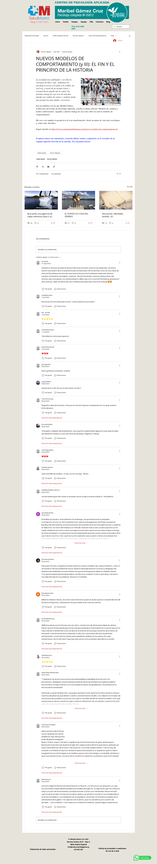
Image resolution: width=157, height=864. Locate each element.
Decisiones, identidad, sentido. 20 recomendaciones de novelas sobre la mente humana (113, 215)
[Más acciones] (119, 51)
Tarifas (65, 22)
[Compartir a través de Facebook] (37, 166)
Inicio (58, 22)
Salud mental (41, 153)
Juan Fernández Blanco (97, 36)
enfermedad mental (60, 36)
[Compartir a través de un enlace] (54, 166)
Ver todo (130, 186)
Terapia (74, 22)
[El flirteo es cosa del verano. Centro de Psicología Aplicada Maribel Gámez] (78, 200)
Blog (108, 22)
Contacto (99, 22)
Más (112, 36)
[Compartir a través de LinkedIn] (48, 166)
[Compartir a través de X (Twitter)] (43, 166)
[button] (129, 36)
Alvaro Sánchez (55, 153)
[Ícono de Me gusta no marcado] (42, 289)
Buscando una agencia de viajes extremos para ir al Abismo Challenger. (39, 215)
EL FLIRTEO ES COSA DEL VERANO (76, 215)
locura (45, 36)
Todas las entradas (31, 36)
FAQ (91, 22)
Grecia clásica (78, 36)
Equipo (84, 22)
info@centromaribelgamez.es (78, 847)
